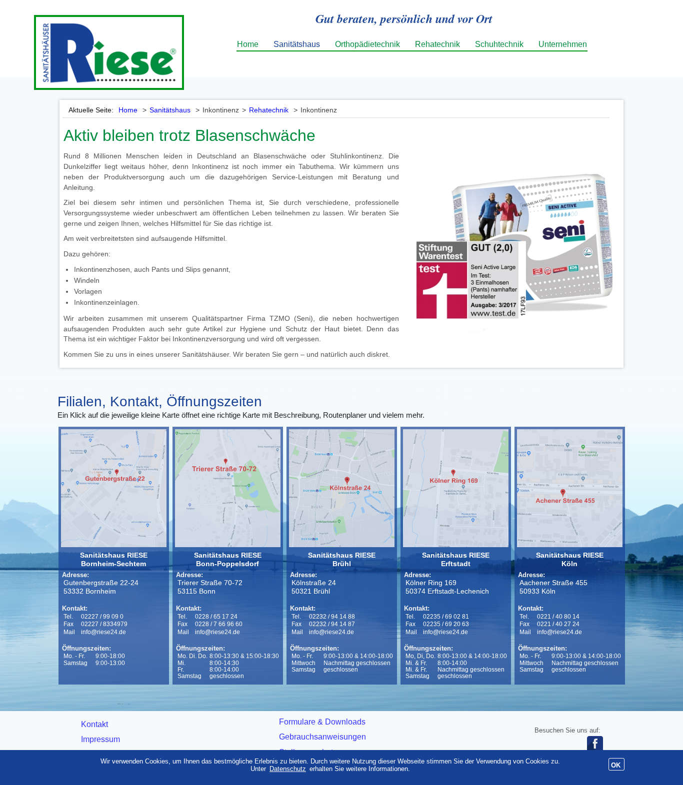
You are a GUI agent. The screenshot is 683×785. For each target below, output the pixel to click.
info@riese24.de (103, 632)
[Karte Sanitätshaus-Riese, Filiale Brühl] (342, 488)
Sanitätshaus (297, 44)
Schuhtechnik (499, 44)
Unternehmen (562, 44)
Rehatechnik (437, 44)
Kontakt (94, 724)
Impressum (100, 739)
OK (615, 765)
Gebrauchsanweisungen (322, 737)
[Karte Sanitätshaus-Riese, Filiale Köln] (570, 488)
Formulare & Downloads (322, 722)
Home (247, 44)
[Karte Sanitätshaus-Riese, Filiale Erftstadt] (456, 488)
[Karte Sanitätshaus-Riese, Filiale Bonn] (228, 488)
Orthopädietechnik (367, 44)
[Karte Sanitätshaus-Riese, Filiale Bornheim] (114, 488)
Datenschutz (288, 769)
